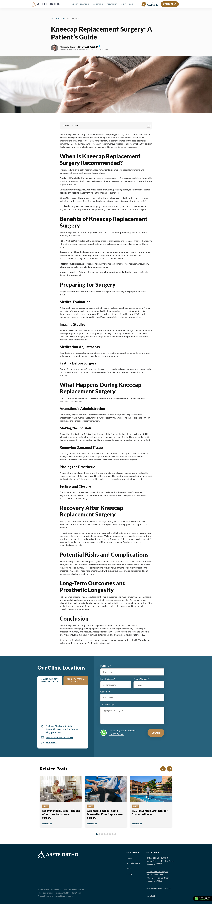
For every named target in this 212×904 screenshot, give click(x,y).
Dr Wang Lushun (90, 46)
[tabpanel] (61, 801)
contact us (169, 4)
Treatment (112, 4)
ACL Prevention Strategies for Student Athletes (150, 812)
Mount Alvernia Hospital (76, 680)
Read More (47, 823)
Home (129, 858)
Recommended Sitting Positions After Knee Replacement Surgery (61, 814)
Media (123, 4)
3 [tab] (102, 834)
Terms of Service (60, 896)
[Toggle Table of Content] (147, 126)
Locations (84, 4)
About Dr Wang (133, 863)
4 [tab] (105, 834)
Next (175, 804)
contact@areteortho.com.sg (59, 737)
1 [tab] (97, 834)
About (75, 4)
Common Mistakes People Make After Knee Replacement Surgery (105, 814)
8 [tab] (115, 834)
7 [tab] (113, 834)
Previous (37, 804)
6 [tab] (110, 834)
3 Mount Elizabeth (154, 858)
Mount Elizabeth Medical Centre (50, 680)
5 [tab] (107, 834)
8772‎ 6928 (116, 734)
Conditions (98, 4)
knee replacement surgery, (136, 263)
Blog (131, 4)
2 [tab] (99, 834)
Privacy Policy (44, 896)
